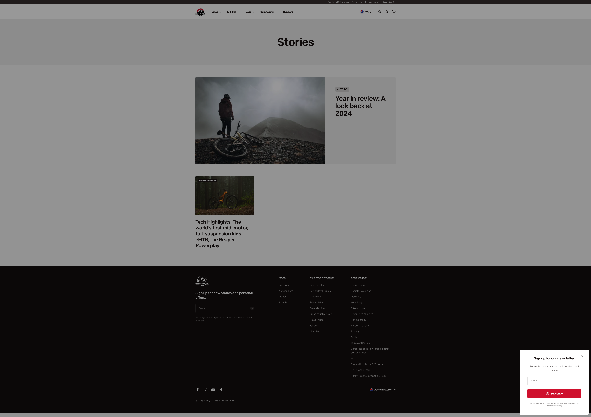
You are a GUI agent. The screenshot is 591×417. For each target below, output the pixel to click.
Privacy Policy (571, 403)
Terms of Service (552, 406)
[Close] (582, 356)
